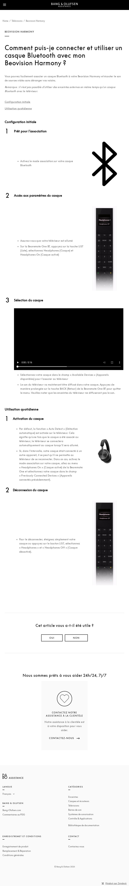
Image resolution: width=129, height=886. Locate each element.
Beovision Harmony (35, 20)
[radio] (52, 637)
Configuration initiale (17, 101)
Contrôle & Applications (80, 818)
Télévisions (17, 20)
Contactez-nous (76, 846)
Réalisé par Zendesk (116, 883)
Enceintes (73, 797)
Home (5, 20)
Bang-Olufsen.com (12, 810)
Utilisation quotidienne (18, 108)
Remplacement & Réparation (17, 851)
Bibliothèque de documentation (83, 825)
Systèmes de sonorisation (80, 814)
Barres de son (74, 809)
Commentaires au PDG (14, 814)
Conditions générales (13, 855)
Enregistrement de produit (15, 846)
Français (7, 793)
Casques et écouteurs (78, 801)
